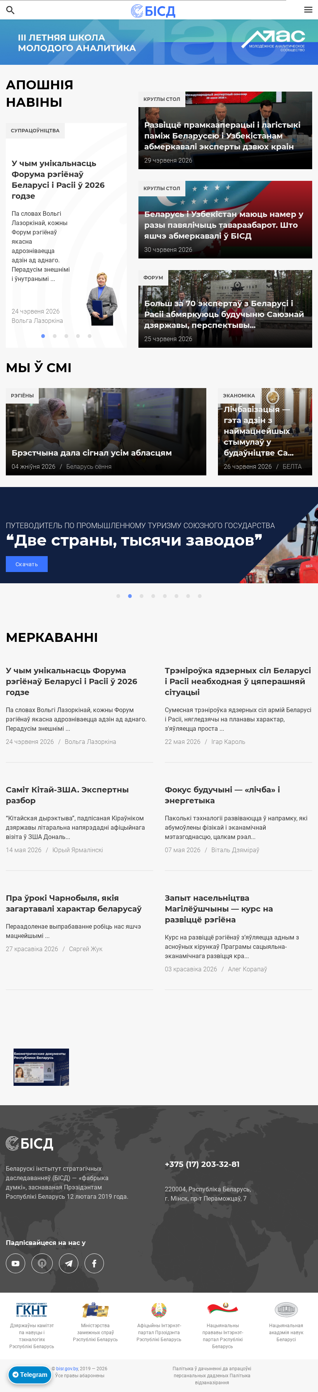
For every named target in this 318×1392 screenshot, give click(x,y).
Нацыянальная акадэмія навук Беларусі (286, 1332)
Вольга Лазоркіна (90, 741)
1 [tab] (43, 336)
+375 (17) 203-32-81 (202, 1164)
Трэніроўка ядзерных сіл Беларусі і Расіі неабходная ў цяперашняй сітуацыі (238, 681)
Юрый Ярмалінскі (77, 850)
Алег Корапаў (247, 969)
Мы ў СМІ (39, 367)
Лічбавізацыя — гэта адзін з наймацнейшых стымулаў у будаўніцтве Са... (259, 431)
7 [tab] (188, 596)
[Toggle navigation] (308, 10)
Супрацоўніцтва (35, 130)
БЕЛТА (292, 466)
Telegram (33, 1374)
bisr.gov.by (67, 1368)
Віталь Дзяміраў (235, 850)
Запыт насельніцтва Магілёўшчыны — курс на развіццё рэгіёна (219, 908)
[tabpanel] (66, 224)
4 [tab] (78, 336)
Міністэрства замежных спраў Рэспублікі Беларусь (95, 1332)
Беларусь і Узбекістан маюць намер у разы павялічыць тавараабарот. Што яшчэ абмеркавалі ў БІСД (223, 225)
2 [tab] (55, 336)
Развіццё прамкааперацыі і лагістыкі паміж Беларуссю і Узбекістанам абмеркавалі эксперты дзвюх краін (222, 135)
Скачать (27, 564)
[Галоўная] (155, 11)
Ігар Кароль (228, 741)
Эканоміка (239, 396)
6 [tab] (176, 596)
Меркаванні (52, 637)
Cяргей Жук (85, 949)
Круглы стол (161, 99)
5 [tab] (89, 336)
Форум (153, 278)
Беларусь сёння (89, 466)
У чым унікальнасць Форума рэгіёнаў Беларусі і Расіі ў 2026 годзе (71, 681)
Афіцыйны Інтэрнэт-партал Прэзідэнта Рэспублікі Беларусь (159, 1332)
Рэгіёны (22, 396)
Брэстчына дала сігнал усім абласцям (92, 453)
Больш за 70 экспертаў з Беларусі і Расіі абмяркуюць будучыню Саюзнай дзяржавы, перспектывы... (224, 314)
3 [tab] (66, 336)
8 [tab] (200, 596)
